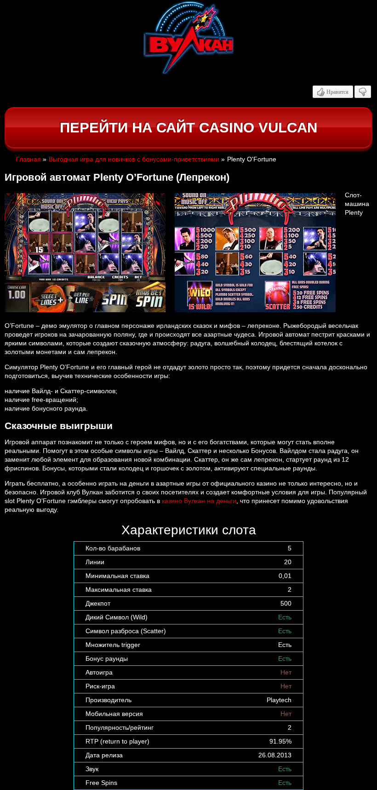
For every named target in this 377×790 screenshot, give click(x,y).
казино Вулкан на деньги (199, 500)
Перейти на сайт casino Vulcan (188, 128)
